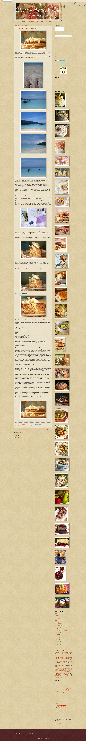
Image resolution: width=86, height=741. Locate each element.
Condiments (57, 658)
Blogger (48, 738)
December (59, 623)
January (58, 644)
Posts (57, 27)
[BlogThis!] (37, 424)
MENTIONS (31, 22)
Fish (62, 662)
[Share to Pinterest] (40, 424)
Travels (63, 674)
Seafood (59, 673)
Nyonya (56, 668)
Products (60, 671)
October (58, 627)
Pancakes (68, 668)
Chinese (61, 657)
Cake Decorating (69, 654)
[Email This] (36, 424)
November (59, 625)
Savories (70, 671)
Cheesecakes (20, 425)
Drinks (64, 661)
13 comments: (29, 424)
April (58, 639)
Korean (57, 665)
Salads (64, 671)
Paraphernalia (57, 669)
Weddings (69, 675)
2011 (57, 618)
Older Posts (49, 430)
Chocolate (25, 425)
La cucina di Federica (60, 682)
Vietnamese (63, 675)
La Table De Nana (59, 701)
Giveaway (66, 662)
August (58, 632)
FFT (59, 662)
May (58, 637)
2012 (57, 616)
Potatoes (66, 670)
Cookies (66, 658)
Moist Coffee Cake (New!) (60, 706)
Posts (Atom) (21, 432)
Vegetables (68, 674)
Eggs (56, 662)
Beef (57, 653)
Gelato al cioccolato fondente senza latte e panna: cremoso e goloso (63, 684)
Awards (70, 652)
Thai (60, 674)
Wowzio (56, 711)
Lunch (63, 665)
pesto (56, 670)
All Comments (59, 29)
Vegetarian (57, 675)
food (59, 712)
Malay (70, 665)
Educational (69, 661)
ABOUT (23, 22)
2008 (57, 646)
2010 (57, 620)
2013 (57, 615)
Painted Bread (62, 668)
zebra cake (22, 372)
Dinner (57, 661)
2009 (57, 622)
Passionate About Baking (61, 705)
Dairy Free (58, 659)
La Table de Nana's (27, 268)
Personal (68, 669)
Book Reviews (62, 653)
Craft (71, 658)
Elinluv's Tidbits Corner (61, 696)
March (58, 641)
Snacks (66, 673)
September (59, 628)
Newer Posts (17, 430)
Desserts (66, 660)
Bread (68, 653)
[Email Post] (34, 424)
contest (62, 658)
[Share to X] (38, 424)
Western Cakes (30, 425)
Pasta (63, 669)
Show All (71, 708)
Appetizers (57, 652)
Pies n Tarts (60, 670)
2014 (57, 613)
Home (17, 22)
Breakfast (57, 654)
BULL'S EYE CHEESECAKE (27, 28)
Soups (56, 674)
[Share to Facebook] (39, 424)
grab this (56, 712)
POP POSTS (40, 22)
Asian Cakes (64, 652)
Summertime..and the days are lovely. (62, 702)
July (58, 634)
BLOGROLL (49, 22)
